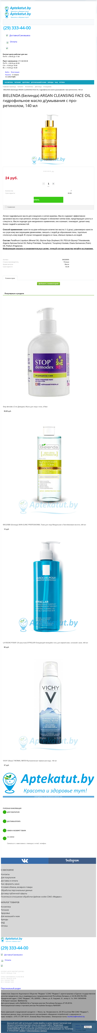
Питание (5, 910)
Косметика (6, 906)
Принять (88, 1027)
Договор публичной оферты (14, 893)
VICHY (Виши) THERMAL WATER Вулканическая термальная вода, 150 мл (30, 761)
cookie (22, 1030)
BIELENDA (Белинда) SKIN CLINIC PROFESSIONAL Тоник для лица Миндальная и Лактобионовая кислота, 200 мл (44, 524)
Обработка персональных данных (16, 890)
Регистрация (15, 72)
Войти (7, 72)
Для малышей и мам (10, 916)
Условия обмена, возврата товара (16, 887)
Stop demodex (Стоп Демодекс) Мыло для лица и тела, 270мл (25, 406)
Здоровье (5, 913)
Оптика (4, 926)
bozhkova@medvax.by (76, 1016)
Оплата (13, 41)
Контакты (5, 874)
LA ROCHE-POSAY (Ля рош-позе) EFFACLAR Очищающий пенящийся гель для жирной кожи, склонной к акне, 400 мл (45, 642)
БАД (3, 922)
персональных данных (37, 1030)
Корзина (8, 75)
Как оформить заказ (10, 884)
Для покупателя (8, 877)
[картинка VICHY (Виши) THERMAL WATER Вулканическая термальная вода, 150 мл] (48, 704)
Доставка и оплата (9, 880)
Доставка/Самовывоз (19, 35)
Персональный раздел (11, 988)
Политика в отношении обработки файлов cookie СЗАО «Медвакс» (31, 896)
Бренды (4, 919)
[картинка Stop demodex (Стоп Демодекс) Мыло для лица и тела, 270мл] (48, 350)
